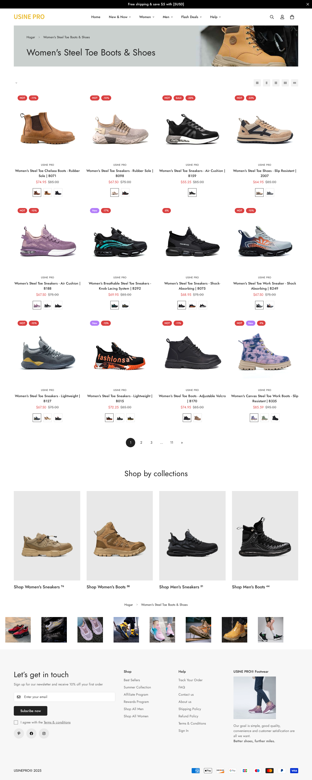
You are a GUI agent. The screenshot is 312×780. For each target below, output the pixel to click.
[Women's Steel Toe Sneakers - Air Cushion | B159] (192, 125)
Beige (114, 192)
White (203, 305)
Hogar (31, 37)
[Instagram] (44, 733)
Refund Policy (188, 716)
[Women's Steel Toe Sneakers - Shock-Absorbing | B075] (192, 238)
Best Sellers (132, 680)
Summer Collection (137, 687)
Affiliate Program (136, 694)
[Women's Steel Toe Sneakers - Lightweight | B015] (119, 350)
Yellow (130, 417)
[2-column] (266, 82)
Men (166, 16)
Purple (37, 305)
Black (58, 192)
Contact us (186, 694)
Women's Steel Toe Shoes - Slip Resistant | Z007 (264, 173)
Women (145, 16)
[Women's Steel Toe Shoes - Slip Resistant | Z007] (264, 125)
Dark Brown (37, 192)
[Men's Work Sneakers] (192, 535)
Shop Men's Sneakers (181, 587)
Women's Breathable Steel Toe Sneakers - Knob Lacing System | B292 (120, 286)
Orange (192, 305)
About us (184, 701)
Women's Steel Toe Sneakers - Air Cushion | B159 (192, 173)
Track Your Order (190, 680)
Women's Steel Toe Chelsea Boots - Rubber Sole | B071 (47, 173)
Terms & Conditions (192, 723)
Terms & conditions (57, 722)
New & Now (118, 16)
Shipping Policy (189, 708)
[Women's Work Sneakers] (47, 535)
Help (213, 16)
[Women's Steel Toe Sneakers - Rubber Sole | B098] (119, 125)
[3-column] (276, 82)
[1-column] (257, 82)
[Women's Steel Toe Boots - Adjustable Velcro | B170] (192, 350)
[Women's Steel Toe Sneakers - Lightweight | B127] (47, 350)
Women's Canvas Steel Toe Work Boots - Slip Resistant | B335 (264, 398)
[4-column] (285, 82)
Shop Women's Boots (108, 587)
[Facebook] (31, 733)
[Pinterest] (19, 733)
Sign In (183, 730)
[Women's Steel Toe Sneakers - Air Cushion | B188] (47, 238)
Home (95, 16)
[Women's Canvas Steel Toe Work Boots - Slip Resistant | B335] (264, 350)
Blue (114, 305)
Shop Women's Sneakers (39, 587)
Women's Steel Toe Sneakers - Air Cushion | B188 (47, 286)
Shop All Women (136, 716)
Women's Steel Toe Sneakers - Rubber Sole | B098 (119, 173)
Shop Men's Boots (251, 587)
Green (264, 417)
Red (109, 417)
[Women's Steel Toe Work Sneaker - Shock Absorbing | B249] (264, 238)
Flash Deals (189, 16)
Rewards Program (136, 701)
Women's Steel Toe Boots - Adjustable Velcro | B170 (192, 398)
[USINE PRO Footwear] (29, 16)
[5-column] (294, 82)
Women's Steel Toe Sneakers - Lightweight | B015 (119, 398)
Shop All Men (133, 708)
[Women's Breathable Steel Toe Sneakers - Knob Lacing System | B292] (119, 238)
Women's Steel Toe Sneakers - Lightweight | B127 (47, 398)
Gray (47, 305)
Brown (197, 417)
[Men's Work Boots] (265, 535)
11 (171, 442)
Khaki (259, 192)
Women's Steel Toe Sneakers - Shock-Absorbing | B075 (192, 286)
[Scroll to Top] (304, 757)
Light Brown (47, 192)
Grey (270, 192)
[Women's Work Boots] (120, 535)
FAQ (181, 687)
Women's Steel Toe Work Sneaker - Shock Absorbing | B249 (264, 286)
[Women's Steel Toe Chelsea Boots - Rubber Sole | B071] (47, 125)
